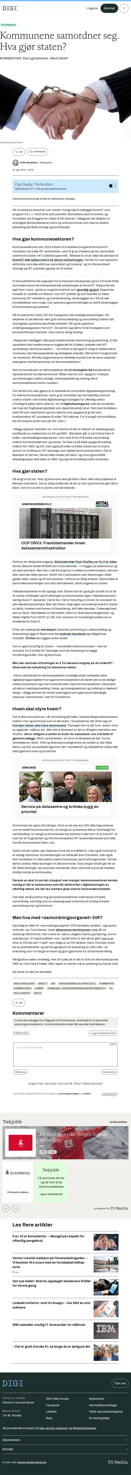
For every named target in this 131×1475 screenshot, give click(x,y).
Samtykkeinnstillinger (103, 1405)
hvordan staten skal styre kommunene (39, 725)
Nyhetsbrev (96, 1398)
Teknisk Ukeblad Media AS (31, 1462)
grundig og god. (88, 289)
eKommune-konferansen (73, 929)
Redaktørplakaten (84, 1428)
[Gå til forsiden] (10, 8)
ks (111, 988)
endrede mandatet (72, 634)
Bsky (49, 1418)
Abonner (109, 8)
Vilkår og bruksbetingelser (106, 1411)
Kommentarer (22, 988)
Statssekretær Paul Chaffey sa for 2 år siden (85, 561)
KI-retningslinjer (99, 1418)
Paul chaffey (22, 993)
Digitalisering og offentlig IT (77, 983)
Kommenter (39, 151)
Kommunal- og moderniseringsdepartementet (77, 988)
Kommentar (107, 983)
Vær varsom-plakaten (53, 1428)
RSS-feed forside (57, 1398)
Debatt (42, 983)
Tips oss (120, 1383)
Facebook (52, 1405)
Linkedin (51, 1411)
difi (53, 983)
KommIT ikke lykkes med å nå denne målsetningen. (48, 260)
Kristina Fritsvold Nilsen (18, 1402)
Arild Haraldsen (24, 983)
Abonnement (11, 1440)
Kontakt (8, 1449)
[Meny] (123, 8)
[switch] (112, 186)
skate (37, 993)
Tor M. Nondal (12, 1415)
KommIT (39, 988)
